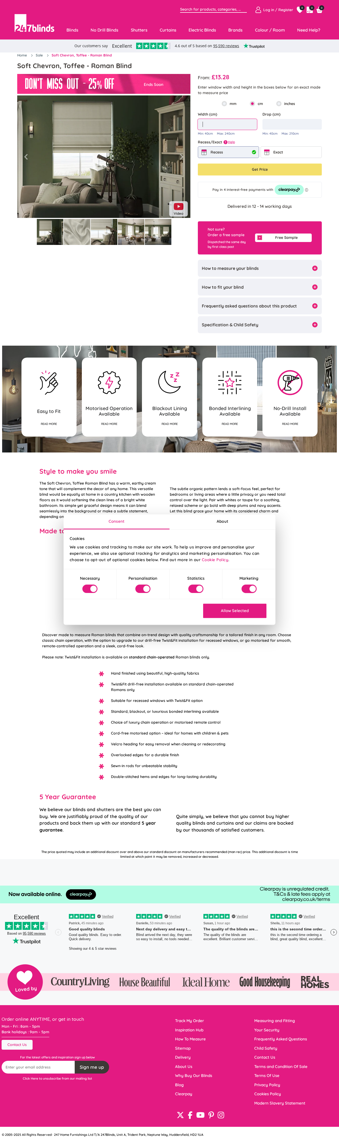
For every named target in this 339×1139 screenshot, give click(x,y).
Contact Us (17, 1044)
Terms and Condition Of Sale (280, 1066)
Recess (217, 152)
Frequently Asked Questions (280, 1038)
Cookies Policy (267, 1093)
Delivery (183, 1057)
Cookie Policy (215, 559)
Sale (40, 55)
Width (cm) (207, 114)
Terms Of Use (266, 1075)
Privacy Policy (267, 1084)
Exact (278, 152)
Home (22, 55)
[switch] (142, 588)
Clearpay (183, 1093)
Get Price (260, 169)
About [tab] (222, 521)
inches (289, 103)
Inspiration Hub (189, 1029)
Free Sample (286, 237)
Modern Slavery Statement (279, 1103)
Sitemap (183, 1048)
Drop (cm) (271, 114)
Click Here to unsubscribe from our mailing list (57, 1078)
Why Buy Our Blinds (193, 1075)
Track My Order (189, 1020)
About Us (183, 1066)
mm (233, 103)
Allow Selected (235, 610)
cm (260, 103)
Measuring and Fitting (274, 1020)
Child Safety (265, 1048)
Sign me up (92, 1067)
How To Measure (190, 1038)
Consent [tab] (116, 521)
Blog (179, 1084)
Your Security (266, 1029)
